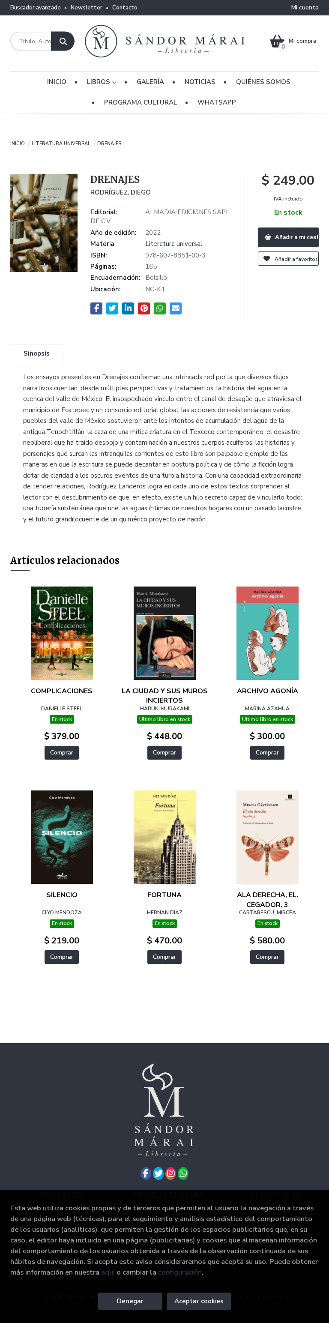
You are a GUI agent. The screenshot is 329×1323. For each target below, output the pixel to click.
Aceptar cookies (199, 1301)
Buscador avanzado (35, 8)
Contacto (125, 8)
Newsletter (86, 8)
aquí (108, 1272)
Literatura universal (61, 143)
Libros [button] (99, 82)
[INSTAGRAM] (170, 1173)
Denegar (130, 1301)
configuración (180, 1272)
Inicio (17, 143)
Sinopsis (37, 353)
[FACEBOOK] (146, 1173)
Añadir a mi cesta (296, 237)
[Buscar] (63, 41)
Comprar (61, 752)
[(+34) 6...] (183, 1173)
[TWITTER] (158, 1173)
